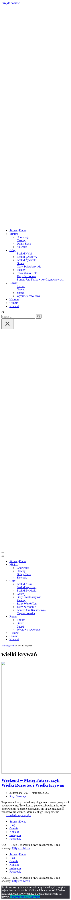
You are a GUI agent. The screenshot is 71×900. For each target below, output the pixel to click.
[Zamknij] (7, 324)
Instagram (15, 835)
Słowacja (22, 246)
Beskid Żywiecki (26, 260)
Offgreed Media (21, 848)
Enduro (21, 286)
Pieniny (21, 269)
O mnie (13, 302)
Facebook (15, 838)
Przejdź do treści (10, 3)
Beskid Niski (24, 253)
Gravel (21, 289)
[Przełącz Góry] (65, 580)
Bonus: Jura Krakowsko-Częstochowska (40, 279)
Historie (14, 299)
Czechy (21, 240)
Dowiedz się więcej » (18, 815)
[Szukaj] (2, 312)
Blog (12, 824)
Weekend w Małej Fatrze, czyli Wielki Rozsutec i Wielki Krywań (32, 782)
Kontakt (14, 306)
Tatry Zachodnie (26, 276)
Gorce (20, 263)
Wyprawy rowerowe (28, 295)
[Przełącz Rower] (65, 616)
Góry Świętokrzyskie (29, 266)
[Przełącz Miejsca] (65, 564)
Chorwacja (23, 237)
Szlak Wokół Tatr (27, 273)
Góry (12, 796)
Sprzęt (20, 292)
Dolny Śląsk (24, 243)
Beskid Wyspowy (27, 256)
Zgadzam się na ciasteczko (25, 896)
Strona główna (17, 230)
